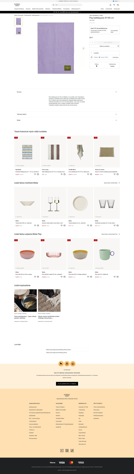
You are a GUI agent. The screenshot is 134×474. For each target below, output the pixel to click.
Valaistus (47, 9)
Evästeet (31, 432)
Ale (79, 418)
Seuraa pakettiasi (33, 424)
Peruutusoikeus (33, 438)
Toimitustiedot (32, 421)
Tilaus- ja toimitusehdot (35, 427)
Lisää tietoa (115, 57)
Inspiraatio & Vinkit (83, 407)
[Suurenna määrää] (95, 42)
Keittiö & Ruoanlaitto (37, 9)
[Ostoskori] (118, 5)
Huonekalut (66, 9)
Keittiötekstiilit (27, 15)
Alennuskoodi (82, 444)
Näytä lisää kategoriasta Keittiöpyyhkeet (56, 352)
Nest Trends (82, 435)
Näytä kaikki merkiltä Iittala (110, 183)
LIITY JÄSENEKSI (64, 1)
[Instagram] (67, 450)
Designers (81, 412)
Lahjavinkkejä (82, 432)
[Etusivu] (17, 5)
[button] (92, 22)
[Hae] (53, 5)
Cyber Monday (82, 441)
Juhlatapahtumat (83, 427)
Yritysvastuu (96, 409)
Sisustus (28, 9)
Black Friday (82, 438)
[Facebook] (61, 450)
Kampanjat (117, 9)
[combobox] (116, 1)
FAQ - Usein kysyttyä (34, 418)
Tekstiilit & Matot (56, 9)
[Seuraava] (83, 48)
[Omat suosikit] (114, 5)
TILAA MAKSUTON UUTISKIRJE (67, 383)
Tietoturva (31, 429)
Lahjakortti (58, 427)
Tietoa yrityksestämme (99, 407)
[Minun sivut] (110, 5)
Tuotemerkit (109, 9)
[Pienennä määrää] (90, 42)
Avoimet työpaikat (97, 412)
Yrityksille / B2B (33, 435)
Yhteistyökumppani (98, 415)
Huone (80, 429)
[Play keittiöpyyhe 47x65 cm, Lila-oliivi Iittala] (56, 48)
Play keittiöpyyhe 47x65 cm (46, 15)
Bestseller (81, 424)
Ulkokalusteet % (75, 9)
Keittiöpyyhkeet (35, 15)
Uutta (102, 9)
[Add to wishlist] (35, 174)
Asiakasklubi (32, 415)
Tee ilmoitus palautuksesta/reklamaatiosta (39, 412)
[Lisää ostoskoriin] (38, 174)
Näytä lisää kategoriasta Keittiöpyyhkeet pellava (58, 349)
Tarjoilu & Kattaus (19, 9)
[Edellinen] (28, 48)
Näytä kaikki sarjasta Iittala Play (109, 234)
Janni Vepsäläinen (93, 15)
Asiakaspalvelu (33, 407)
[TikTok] (72, 450)
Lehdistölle (96, 418)
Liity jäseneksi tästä (114, 31)
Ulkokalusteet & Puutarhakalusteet (64, 424)
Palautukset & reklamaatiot (35, 409)
